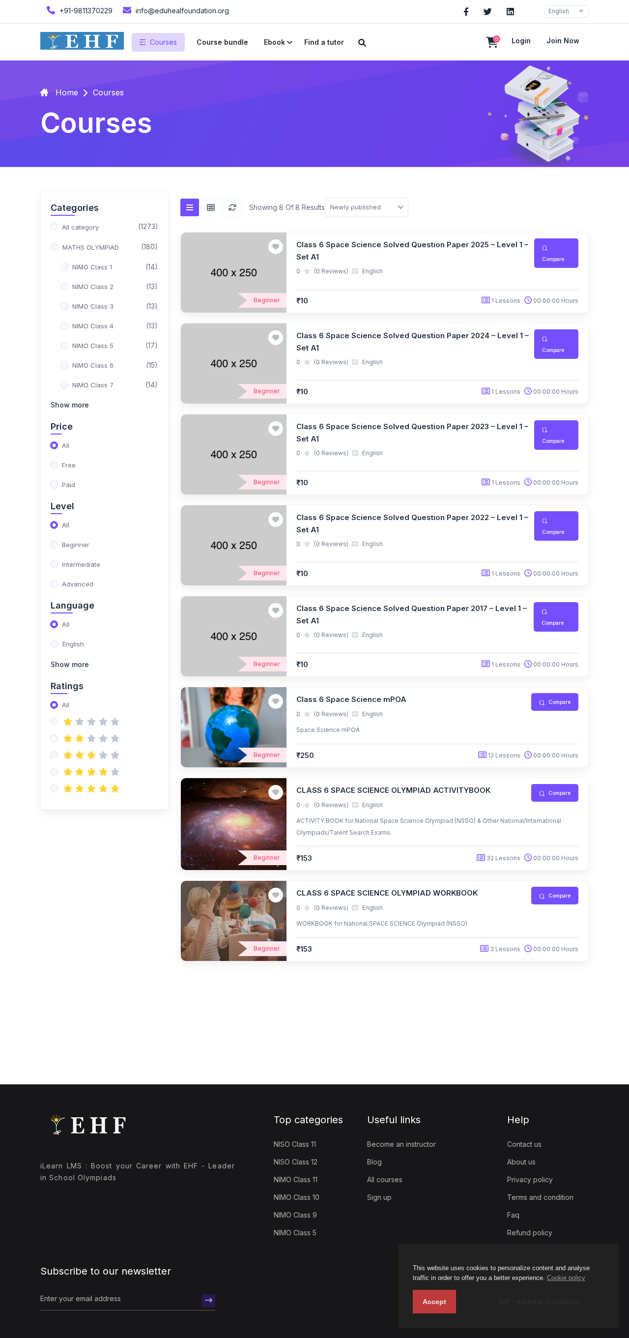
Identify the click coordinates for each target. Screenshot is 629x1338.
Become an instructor (401, 1144)
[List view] (189, 207)
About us (521, 1162)
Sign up (379, 1197)
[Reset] (232, 207)
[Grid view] (211, 207)
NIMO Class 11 (295, 1179)
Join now (562, 40)
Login (521, 40)
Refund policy (529, 1232)
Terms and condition (540, 1197)
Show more (70, 405)
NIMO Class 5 (295, 1232)
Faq (513, 1215)
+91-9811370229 (85, 10)
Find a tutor (324, 42)
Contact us (524, 1144)
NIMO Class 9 (295, 1215)
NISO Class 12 (295, 1162)
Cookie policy (566, 1277)
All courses (384, 1179)
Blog (374, 1162)
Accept (434, 1302)
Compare (553, 259)
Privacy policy (530, 1179)
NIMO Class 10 (296, 1197)
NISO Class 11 (295, 1144)
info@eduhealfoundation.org (181, 10)
